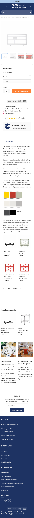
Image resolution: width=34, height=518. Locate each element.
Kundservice (5, 472)
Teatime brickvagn (23, 330)
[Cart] (30, 6)
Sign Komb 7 (22, 251)
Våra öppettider (6, 476)
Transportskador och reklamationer (12, 483)
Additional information (13, 288)
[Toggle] (3, 141)
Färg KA (5, 77)
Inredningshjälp (6, 462)
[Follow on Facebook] (3, 500)
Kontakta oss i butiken (19, 128)
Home (3, 18)
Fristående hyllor (25, 18)
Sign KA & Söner (23, 227)
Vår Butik (4, 451)
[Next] (29, 36)
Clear (29, 75)
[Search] (6, 6)
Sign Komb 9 (22, 276)
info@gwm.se (10, 435)
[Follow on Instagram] (6, 500)
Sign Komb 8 (7, 276)
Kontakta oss (5, 455)
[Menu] (2, 6)
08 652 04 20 (11, 439)
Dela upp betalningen (8, 486)
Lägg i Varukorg (21, 91)
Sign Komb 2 (7, 251)
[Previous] (4, 36)
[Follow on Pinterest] (9, 500)
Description (9, 141)
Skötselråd (4, 490)
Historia (4, 458)
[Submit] (30, 12)
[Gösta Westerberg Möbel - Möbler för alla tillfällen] (18, 6)
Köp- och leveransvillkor (9, 479)
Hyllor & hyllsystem (12, 18)
